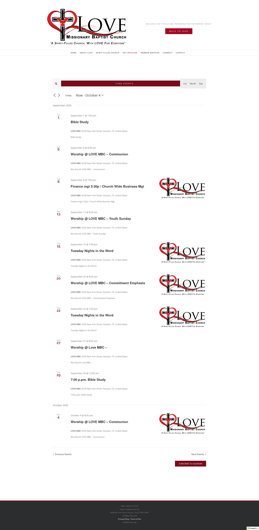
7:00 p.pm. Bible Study (88, 379)
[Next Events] (59, 95)
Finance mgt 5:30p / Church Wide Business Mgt (107, 186)
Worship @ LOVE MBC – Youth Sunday (101, 218)
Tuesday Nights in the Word (92, 250)
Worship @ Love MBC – (89, 347)
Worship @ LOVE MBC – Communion (99, 154)
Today (68, 95)
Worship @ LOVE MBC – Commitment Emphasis (108, 283)
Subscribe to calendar (190, 463)
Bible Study (80, 122)
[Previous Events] (54, 95)
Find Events (125, 83)
